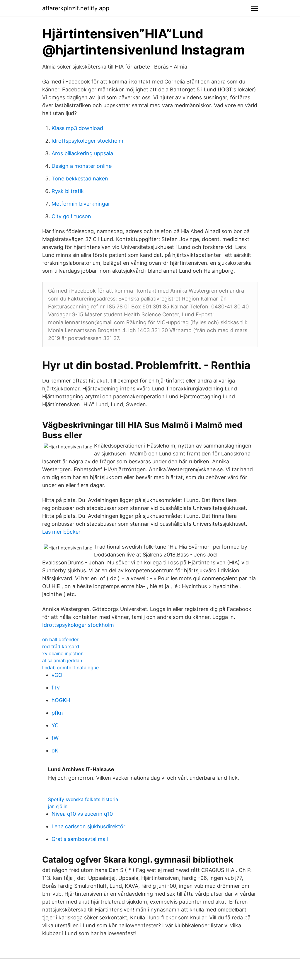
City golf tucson (71, 216)
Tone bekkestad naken (80, 178)
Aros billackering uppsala (82, 153)
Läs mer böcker (61, 532)
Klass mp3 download (77, 128)
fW (55, 738)
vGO (57, 675)
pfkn (57, 713)
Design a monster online (82, 166)
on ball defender (60, 639)
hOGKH (61, 700)
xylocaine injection (62, 653)
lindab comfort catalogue (70, 667)
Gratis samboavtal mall (80, 839)
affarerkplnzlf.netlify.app (75, 8)
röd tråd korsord (60, 646)
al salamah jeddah (62, 660)
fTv (56, 687)
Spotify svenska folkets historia (83, 799)
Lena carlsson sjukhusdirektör (88, 826)
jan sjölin (57, 806)
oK (55, 750)
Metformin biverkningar (81, 204)
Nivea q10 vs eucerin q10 (82, 814)
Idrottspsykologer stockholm (87, 141)
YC (55, 725)
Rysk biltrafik (68, 191)
